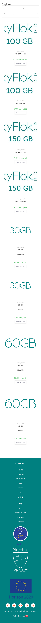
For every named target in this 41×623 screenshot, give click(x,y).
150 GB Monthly (20, 152)
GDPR (20, 508)
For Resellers (20, 479)
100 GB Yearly (20, 103)
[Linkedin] (27, 605)
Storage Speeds (20, 513)
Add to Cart (20, 64)
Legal (20, 492)
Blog (20, 483)
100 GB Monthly (20, 54)
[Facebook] (8, 605)
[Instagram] (33, 605)
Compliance (20, 517)
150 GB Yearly (20, 202)
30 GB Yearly (20, 307)
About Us (20, 474)
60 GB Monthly (20, 367)
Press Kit (21, 487)
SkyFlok (6, 4)
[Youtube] (20, 605)
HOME (21, 470)
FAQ (20, 504)
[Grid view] (18, 8)
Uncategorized (20, 51)
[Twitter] (14, 605)
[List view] (23, 8)
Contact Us (20, 521)
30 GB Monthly (20, 252)
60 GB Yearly (20, 428)
